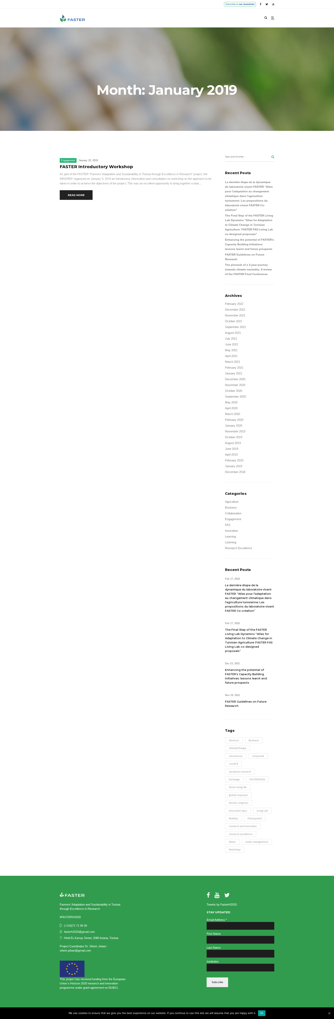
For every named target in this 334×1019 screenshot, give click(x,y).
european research (240, 771)
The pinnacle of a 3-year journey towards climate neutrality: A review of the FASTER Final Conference (248, 269)
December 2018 (235, 472)
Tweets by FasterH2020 (222, 904)
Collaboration (233, 513)
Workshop (235, 849)
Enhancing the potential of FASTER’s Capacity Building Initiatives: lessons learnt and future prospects (249, 244)
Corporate (258, 756)
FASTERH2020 (257, 779)
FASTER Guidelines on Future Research (244, 257)
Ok (261, 1013)
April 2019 (231, 454)
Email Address (217, 919)
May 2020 (231, 402)
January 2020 (233, 425)
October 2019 (233, 437)
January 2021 (233, 373)
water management (256, 841)
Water (232, 841)
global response (238, 795)
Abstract (234, 740)
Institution (213, 961)
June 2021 (231, 344)
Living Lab (262, 810)
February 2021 (234, 367)
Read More (76, 195)
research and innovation (243, 826)
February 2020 (234, 419)
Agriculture (232, 501)
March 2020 (232, 414)
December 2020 (235, 379)
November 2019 (235, 431)
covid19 (233, 763)
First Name (214, 933)
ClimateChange (237, 748)
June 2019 (231, 448)
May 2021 (231, 350)
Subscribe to (240, 4)
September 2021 (235, 327)
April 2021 (231, 356)
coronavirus (236, 756)
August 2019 (233, 443)
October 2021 (233, 321)
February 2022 (234, 303)
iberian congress (238, 802)
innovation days (238, 810)
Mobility (233, 818)
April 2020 (231, 408)
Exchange (234, 779)
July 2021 (231, 338)
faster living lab (238, 787)
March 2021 (232, 361)
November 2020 (235, 385)
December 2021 (235, 309)
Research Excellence (238, 548)
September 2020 (235, 396)
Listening (230, 542)
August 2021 (233, 332)
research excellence (240, 834)
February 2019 (234, 460)
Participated (255, 818)
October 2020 (233, 390)
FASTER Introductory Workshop (96, 166)
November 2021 (235, 315)
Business (231, 507)
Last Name (214, 947)
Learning (230, 536)
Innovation (231, 530)
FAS (227, 525)
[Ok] (329, 1013)
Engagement (68, 160)
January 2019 (233, 466)
